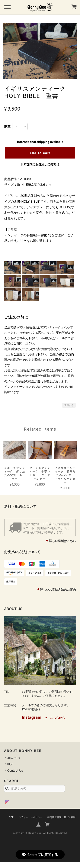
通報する (69, 405)
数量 (7, 126)
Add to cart (39, 153)
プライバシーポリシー (30, 817)
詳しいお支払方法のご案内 (58, 589)
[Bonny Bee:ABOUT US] (40, 650)
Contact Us (15, 770)
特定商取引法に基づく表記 (61, 817)
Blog (10, 764)
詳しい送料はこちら (62, 541)
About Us (13, 758)
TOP (11, 817)
